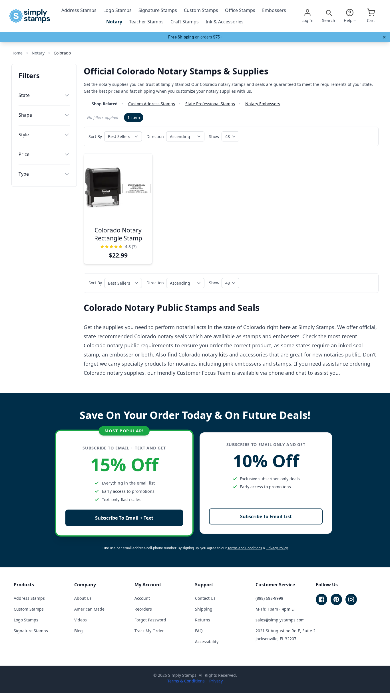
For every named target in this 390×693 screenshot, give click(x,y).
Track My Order (149, 630)
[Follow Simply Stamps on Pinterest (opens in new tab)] (336, 599)
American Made (89, 609)
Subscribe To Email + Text (124, 517)
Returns (202, 620)
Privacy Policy (277, 548)
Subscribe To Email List (266, 516)
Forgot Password (150, 620)
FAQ (199, 630)
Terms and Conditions (245, 548)
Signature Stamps (157, 10)
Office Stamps (240, 10)
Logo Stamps (117, 10)
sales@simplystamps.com (280, 620)
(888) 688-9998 (269, 598)
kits (223, 354)
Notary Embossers (262, 103)
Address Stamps (79, 10)
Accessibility (206, 641)
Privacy (216, 681)
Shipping (203, 609)
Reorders (143, 609)
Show (214, 136)
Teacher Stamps (146, 22)
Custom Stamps (201, 10)
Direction (155, 136)
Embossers (274, 10)
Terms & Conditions (186, 681)
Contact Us (205, 598)
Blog (78, 630)
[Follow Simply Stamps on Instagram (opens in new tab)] (351, 599)
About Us (83, 598)
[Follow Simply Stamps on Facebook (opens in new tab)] (321, 599)
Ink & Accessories (225, 22)
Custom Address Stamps (151, 103)
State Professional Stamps (210, 103)
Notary (114, 22)
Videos (80, 620)
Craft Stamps (184, 22)
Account (142, 598)
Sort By (95, 136)
